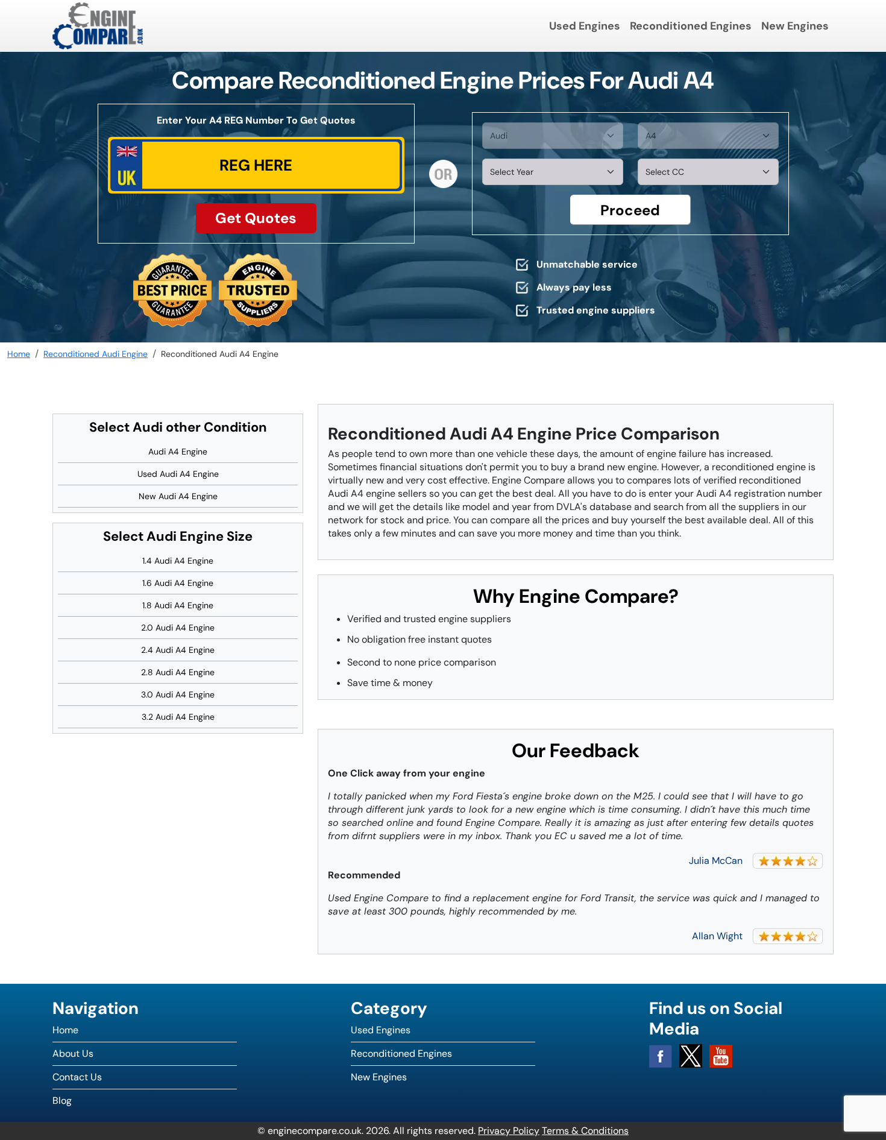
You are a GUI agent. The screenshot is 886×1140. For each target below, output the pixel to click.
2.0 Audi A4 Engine (178, 627)
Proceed (630, 210)
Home (65, 1030)
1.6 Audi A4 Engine (177, 583)
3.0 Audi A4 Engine (178, 694)
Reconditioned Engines (691, 26)
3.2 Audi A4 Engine (178, 716)
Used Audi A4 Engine (178, 473)
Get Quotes (256, 218)
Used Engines (584, 26)
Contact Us (77, 1077)
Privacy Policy (508, 1130)
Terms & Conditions (585, 1130)
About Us (72, 1053)
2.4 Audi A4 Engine (178, 649)
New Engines (795, 26)
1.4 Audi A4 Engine (177, 560)
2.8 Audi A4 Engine (178, 672)
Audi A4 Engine (177, 451)
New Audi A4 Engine (178, 496)
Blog (62, 1100)
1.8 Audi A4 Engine (177, 605)
